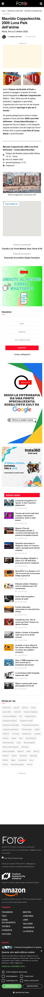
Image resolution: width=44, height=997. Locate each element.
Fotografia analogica (10, 721)
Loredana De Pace (15, 36)
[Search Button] (41, 3)
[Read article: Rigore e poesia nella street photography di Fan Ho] (9, 685)
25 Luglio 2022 (30, 36)
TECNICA (6, 926)
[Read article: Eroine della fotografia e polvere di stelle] (9, 598)
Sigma (13, 760)
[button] (22, 966)
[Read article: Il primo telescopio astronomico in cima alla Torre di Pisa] (9, 609)
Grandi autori (26, 734)
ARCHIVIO (6, 14)
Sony (31, 760)
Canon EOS (7, 712)
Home (4, 11)
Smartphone (22, 760)
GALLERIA (28, 923)
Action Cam (7, 707)
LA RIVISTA (28, 931)
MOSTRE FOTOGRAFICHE (33, 11)
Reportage (33, 756)
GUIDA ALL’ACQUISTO (8, 921)
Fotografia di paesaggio (11, 725)
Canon (33, 707)
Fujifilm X (6, 734)
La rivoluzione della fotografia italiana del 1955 (27, 674)
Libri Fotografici (8, 742)
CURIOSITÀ (7, 930)
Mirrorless (25, 747)
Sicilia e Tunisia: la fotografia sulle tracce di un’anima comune (27, 634)
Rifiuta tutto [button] (32, 986)
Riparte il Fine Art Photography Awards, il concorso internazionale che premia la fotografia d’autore (26, 531)
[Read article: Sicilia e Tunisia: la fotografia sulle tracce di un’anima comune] (9, 634)
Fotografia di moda (26, 721)
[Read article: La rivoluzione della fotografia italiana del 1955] (9, 675)
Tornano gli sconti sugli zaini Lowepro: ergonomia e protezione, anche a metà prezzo (27, 516)
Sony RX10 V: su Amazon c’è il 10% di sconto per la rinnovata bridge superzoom (27, 573)
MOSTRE (27, 912)
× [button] (41, 951)
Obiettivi (6, 756)
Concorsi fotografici (9, 716)
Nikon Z (36, 751)
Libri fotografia (31, 738)
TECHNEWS (7, 912)
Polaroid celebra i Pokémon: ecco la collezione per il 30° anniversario (26, 586)
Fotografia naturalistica (11, 729)
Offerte (14, 756)
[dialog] (22, 973)
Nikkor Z (21, 751)
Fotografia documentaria (30, 725)
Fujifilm (37, 729)
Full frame (15, 734)
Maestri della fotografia (11, 747)
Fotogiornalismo (30, 716)
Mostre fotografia (9, 751)
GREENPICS (28, 927)
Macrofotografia (29, 742)
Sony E (5, 764)
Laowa (13, 738)
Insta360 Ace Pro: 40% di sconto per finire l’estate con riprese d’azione (26, 622)
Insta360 (37, 734)
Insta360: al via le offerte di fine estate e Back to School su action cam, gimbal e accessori (26, 648)
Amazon (16, 707)
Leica (21, 738)
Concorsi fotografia (30, 712)
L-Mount (5, 738)
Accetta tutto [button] (12, 986)
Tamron (29, 764)
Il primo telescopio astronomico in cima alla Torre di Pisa (27, 609)
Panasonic (23, 756)
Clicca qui (29, 863)
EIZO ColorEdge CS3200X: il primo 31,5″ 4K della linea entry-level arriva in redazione (27, 560)
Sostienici (33, 850)
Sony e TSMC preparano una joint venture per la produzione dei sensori (26, 662)
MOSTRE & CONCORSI (15, 11)
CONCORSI (28, 916)
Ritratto (5, 760)
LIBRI (25, 919)
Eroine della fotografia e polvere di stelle (25, 597)
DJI (20, 716)
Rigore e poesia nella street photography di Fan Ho (26, 684)
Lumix (19, 742)
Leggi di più (19, 963)
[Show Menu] (3, 3)
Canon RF (17, 712)
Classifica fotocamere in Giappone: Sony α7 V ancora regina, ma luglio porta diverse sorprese (27, 546)
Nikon (29, 751)
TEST (4, 916)
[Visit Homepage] (22, 3)
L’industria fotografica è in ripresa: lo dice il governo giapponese (25, 502)
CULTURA (6, 934)
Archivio (25, 707)
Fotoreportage (26, 729)
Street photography (17, 764)
